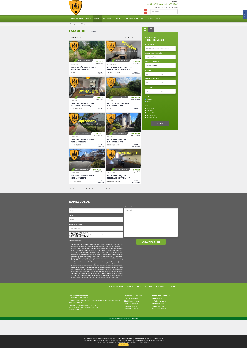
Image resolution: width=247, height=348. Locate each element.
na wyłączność (151, 115)
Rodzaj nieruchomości (153, 53)
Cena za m (149, 87)
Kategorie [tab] (151, 30)
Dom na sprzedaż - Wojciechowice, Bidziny (123, 94)
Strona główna (77, 19)
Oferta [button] (96, 19)
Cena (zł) (148, 70)
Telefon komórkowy (75, 224)
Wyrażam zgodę (76, 240)
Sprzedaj (148, 286)
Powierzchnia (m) (152, 78)
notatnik (150, 19)
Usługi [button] (117, 19)
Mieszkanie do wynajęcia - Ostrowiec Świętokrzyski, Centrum (123, 58)
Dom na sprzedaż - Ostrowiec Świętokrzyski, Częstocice (87, 130)
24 (106, 188)
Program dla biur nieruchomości (118, 318)
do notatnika (100, 73)
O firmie (88, 19)
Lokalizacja (149, 44)
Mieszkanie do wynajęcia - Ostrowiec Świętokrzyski (87, 94)
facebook (145, 11)
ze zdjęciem (150, 108)
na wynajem (133, 296)
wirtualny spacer (152, 117)
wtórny (149, 101)
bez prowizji (150, 113)
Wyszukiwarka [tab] (145, 30)
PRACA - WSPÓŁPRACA (131, 19)
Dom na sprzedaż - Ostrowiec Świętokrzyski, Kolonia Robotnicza (123, 130)
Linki (142, 19)
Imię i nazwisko (74, 207)
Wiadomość (128, 207)
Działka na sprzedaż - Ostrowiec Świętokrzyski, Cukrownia (87, 58)
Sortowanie (75, 37)
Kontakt (159, 19)
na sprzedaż (160, 296)
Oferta (130, 286)
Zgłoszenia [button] (107, 19)
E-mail (71, 215)
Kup (139, 286)
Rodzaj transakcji (152, 61)
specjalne (150, 110)
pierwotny (150, 99)
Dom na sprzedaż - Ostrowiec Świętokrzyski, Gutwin (87, 166)
